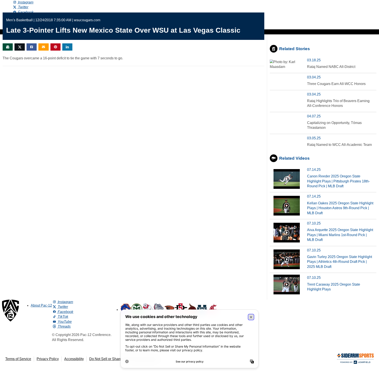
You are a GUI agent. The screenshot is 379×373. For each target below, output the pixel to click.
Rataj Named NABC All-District (331, 67)
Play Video (286, 179)
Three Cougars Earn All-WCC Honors (336, 84)
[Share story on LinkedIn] (67, 47)
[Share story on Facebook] (32, 47)
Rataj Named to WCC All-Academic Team (339, 145)
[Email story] (43, 47)
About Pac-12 (41, 305)
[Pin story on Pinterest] (55, 47)
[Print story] (8, 47)
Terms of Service (18, 359)
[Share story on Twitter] (19, 47)
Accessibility (74, 359)
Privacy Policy (48, 359)
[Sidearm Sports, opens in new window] (355, 360)
